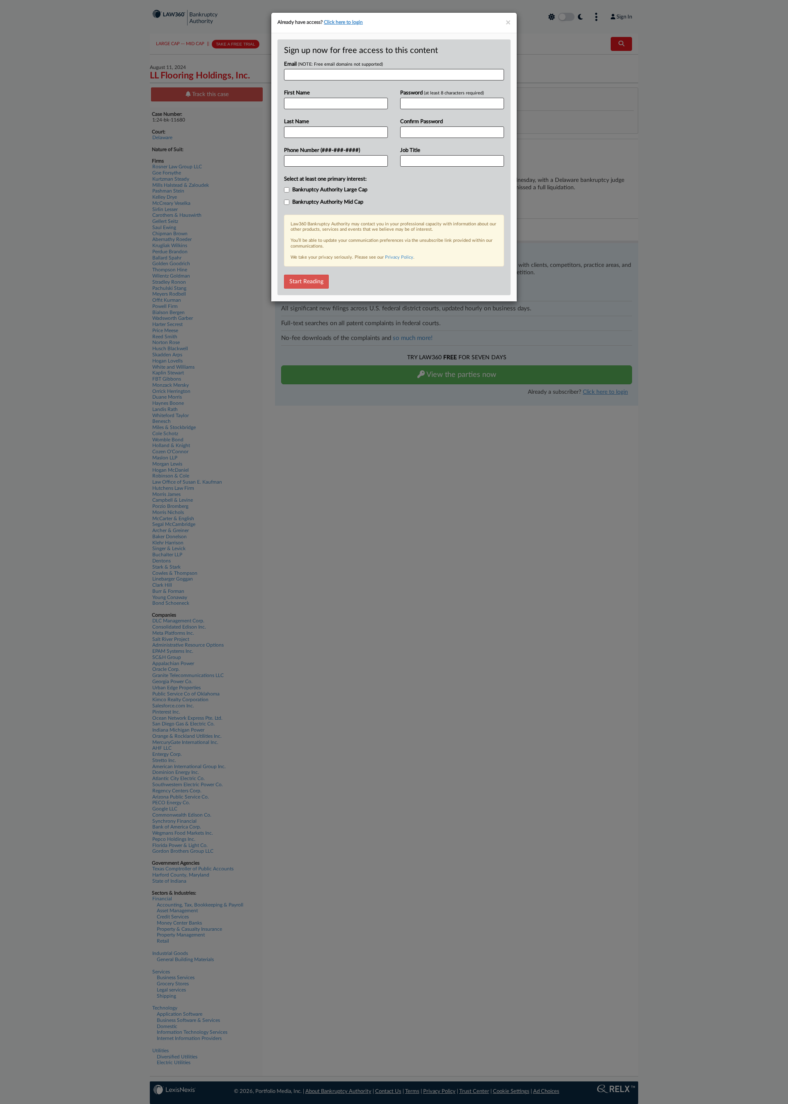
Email (333, 64)
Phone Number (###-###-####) (322, 150)
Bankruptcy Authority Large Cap (329, 190)
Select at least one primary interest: (325, 179)
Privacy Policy (399, 257)
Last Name (296, 121)
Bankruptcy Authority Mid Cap (327, 202)
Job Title (410, 150)
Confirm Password (421, 121)
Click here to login (343, 22)
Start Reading (306, 282)
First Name (297, 93)
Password (442, 93)
